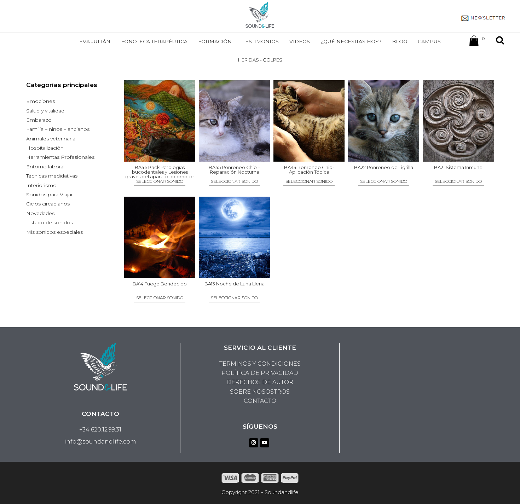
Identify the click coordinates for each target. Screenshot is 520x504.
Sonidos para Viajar (49, 194)
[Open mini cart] (474, 42)
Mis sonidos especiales (54, 232)
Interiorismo (41, 185)
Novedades (40, 213)
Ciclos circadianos (48, 204)
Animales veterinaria (50, 138)
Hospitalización (45, 148)
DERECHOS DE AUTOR (259, 382)
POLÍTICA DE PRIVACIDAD (259, 373)
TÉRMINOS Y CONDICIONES (260, 363)
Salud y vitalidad (45, 111)
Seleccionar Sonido (159, 181)
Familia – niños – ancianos (57, 129)
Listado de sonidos (49, 222)
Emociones (40, 101)
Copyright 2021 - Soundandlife (260, 492)
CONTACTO (260, 401)
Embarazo (39, 120)
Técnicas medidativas (51, 176)
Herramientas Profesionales (60, 157)
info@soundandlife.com (100, 441)
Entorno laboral (45, 166)
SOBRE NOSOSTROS (260, 391)
